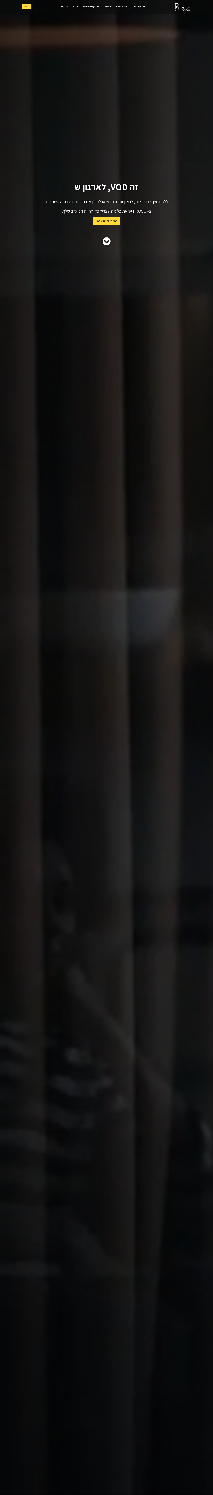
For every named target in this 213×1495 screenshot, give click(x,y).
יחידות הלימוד (138, 6)
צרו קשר (64, 6)
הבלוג (75, 6)
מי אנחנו (108, 6)
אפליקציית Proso (90, 6)
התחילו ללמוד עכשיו (106, 221)
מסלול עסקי (122, 6)
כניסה (26, 6)
